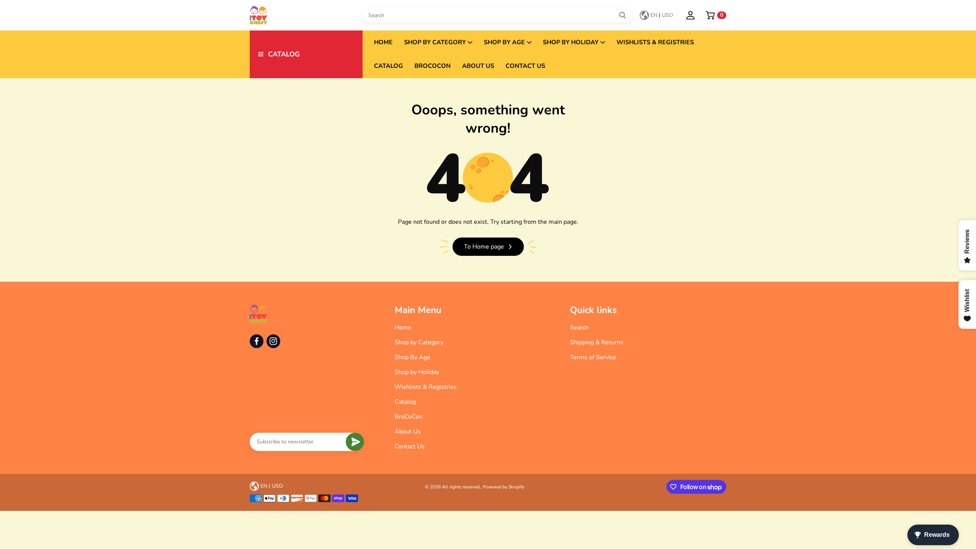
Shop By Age (504, 42)
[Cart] (710, 15)
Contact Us (525, 66)
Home (383, 42)
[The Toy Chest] (306, 15)
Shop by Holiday (571, 42)
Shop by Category (435, 42)
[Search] (622, 15)
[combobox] (497, 15)
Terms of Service (593, 357)
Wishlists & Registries (655, 42)
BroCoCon (432, 66)
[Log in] (690, 15)
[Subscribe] (355, 442)
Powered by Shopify (503, 487)
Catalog (388, 66)
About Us (478, 66)
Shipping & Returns (596, 342)
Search (579, 327)
